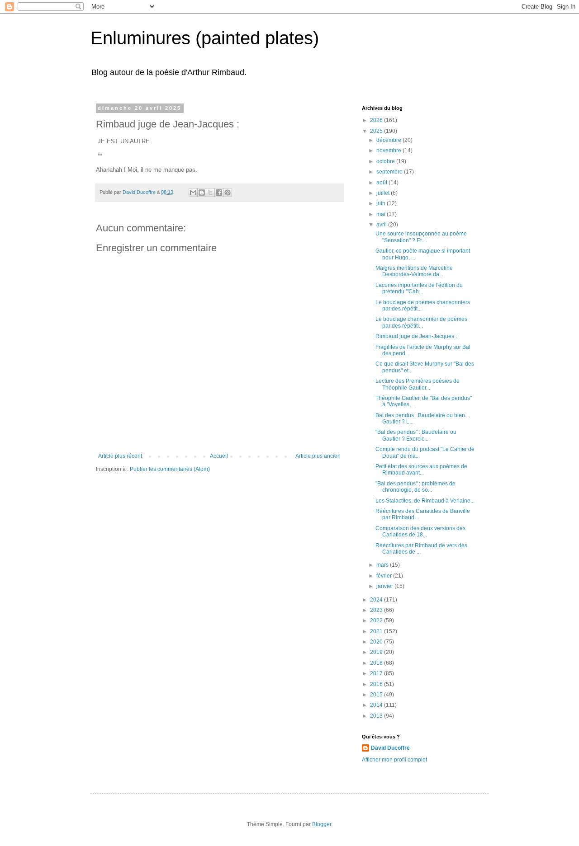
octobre (386, 161)
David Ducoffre (390, 748)
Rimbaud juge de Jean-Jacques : (416, 336)
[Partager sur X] (210, 192)
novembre (389, 150)
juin (381, 203)
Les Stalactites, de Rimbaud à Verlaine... (425, 501)
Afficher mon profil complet (394, 760)
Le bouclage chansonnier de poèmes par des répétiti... (421, 322)
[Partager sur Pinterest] (227, 192)
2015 (377, 694)
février (384, 576)
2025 (377, 131)
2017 (377, 673)
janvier (385, 586)
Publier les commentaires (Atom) (170, 469)
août (382, 182)
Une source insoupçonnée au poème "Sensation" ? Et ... (421, 236)
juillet (383, 193)
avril (382, 224)
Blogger (321, 824)
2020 (377, 642)
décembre (389, 140)
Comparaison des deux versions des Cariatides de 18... (420, 531)
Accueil (219, 456)
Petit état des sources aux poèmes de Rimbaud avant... (421, 469)
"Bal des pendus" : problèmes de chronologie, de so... (415, 486)
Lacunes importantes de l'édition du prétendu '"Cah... (419, 288)
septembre (390, 172)
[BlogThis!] (201, 192)
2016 (377, 684)
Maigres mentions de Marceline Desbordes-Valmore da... (414, 271)
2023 (377, 610)
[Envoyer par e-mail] (193, 192)
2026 (377, 120)
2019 (377, 652)
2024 (377, 600)
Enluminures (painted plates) (204, 38)
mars (383, 565)
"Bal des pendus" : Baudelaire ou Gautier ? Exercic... (415, 435)
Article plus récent (120, 456)
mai (381, 214)
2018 (377, 663)
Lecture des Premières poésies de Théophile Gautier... (417, 384)
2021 (377, 631)
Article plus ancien (318, 456)
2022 (377, 620)
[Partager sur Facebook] (218, 192)
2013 (377, 716)
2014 (377, 705)
